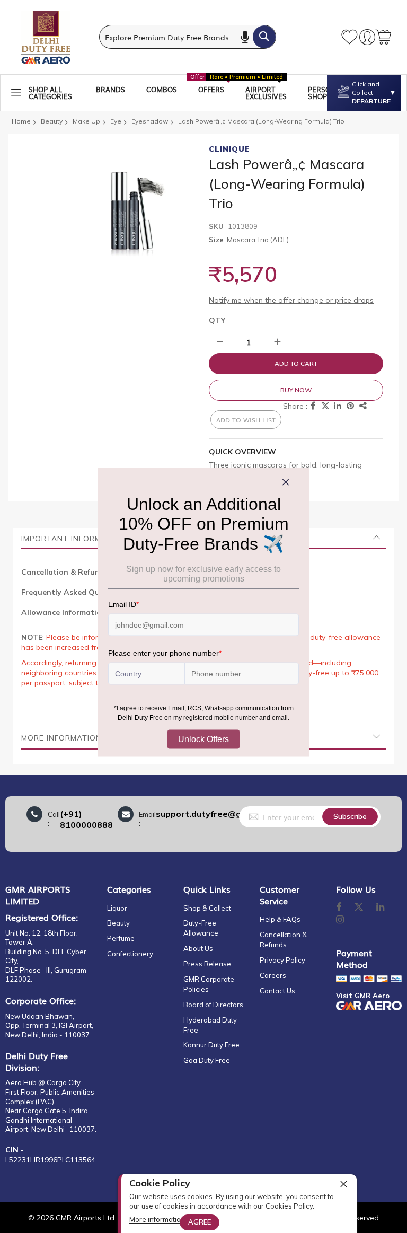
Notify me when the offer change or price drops (291, 300)
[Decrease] (220, 342)
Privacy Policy (282, 960)
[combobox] (188, 36)
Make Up (86, 121)
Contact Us (277, 991)
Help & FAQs (280, 919)
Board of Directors (213, 1004)
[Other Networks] (363, 406)
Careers (273, 975)
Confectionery (130, 953)
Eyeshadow (149, 121)
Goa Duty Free (206, 1060)
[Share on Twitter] (325, 406)
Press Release (207, 963)
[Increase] (277, 342)
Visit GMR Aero (363, 995)
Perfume (121, 938)
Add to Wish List (246, 420)
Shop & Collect (207, 908)
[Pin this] (351, 406)
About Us (198, 948)
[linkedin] (381, 907)
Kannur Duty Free (211, 1045)
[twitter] (359, 907)
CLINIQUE (229, 149)
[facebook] (338, 907)
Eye (115, 121)
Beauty (52, 121)
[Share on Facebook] (312, 406)
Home (21, 121)
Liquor (117, 908)
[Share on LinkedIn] (338, 406)
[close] (343, 1184)
